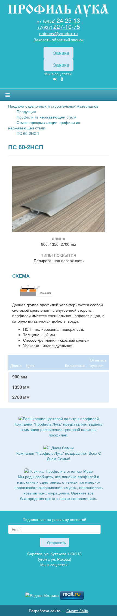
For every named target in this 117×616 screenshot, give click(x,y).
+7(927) (58, 27)
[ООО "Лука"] (58, 11)
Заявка (60, 52)
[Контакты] (62, 583)
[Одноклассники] (62, 79)
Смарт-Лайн (77, 610)
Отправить (56, 542)
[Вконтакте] (55, 79)
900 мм (19, 376)
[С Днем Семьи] (58, 447)
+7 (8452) (58, 21)
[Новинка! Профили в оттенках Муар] (58, 470)
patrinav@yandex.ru (58, 33)
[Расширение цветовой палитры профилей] (59, 418)
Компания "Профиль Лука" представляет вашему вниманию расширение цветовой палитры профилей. (58, 429)
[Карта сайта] (54, 583)
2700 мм (21, 397)
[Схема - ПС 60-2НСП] (34, 291)
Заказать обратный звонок (59, 40)
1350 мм (21, 387)
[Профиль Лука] (46, 583)
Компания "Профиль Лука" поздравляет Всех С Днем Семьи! (58, 455)
